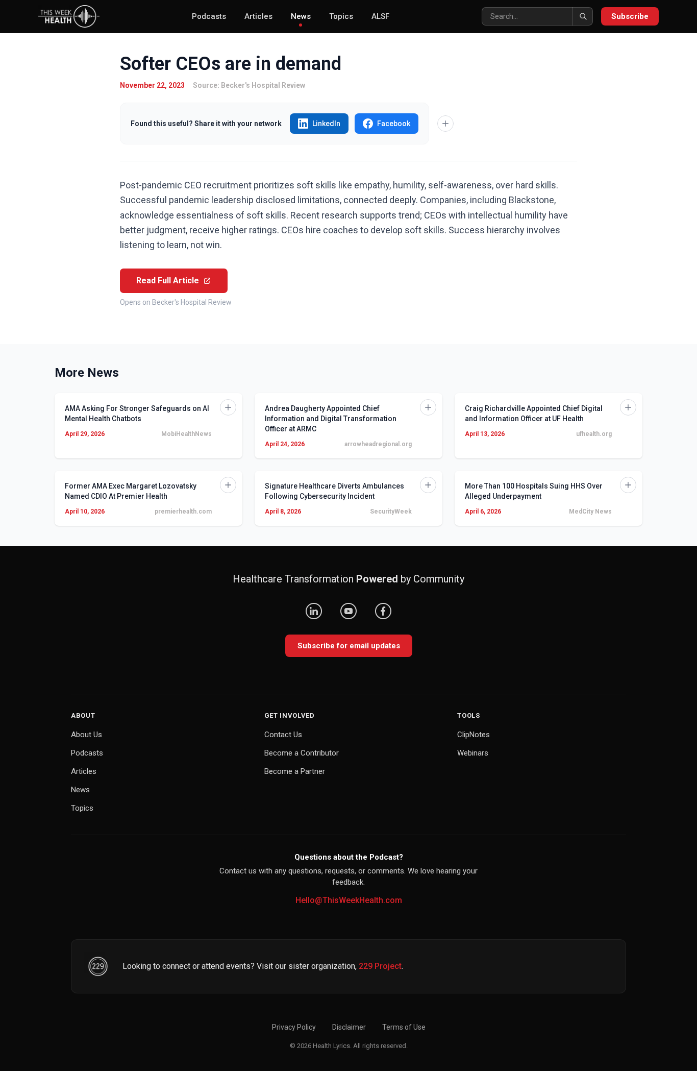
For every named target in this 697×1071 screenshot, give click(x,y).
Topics (341, 16)
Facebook (393, 123)
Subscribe (630, 16)
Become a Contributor (301, 753)
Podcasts (209, 16)
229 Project (380, 966)
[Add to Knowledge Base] (445, 123)
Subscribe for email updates (348, 645)
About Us (86, 734)
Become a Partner (294, 771)
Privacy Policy (294, 1027)
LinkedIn (326, 123)
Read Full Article (167, 280)
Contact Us (283, 734)
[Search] (582, 16)
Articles (258, 16)
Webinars (472, 753)
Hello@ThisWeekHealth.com (348, 900)
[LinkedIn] (314, 611)
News (301, 16)
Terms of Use (404, 1027)
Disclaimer (349, 1027)
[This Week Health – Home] (68, 16)
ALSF (380, 16)
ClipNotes (473, 734)
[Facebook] (383, 611)
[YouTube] (348, 611)
